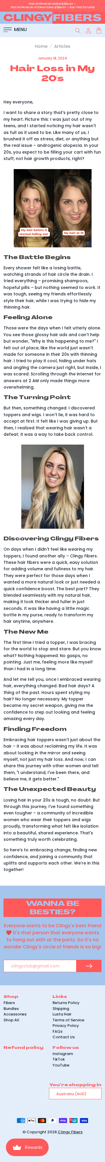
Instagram (62, 1054)
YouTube (60, 1065)
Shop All (11, 1020)
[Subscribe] (89, 966)
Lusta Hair (61, 1014)
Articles (62, 46)
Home (41, 46)
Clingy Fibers (70, 1132)
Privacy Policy (65, 1025)
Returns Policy (66, 1003)
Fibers (9, 1003)
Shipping (60, 1008)
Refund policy (23, 1047)
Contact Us (63, 1037)
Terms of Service (68, 1020)
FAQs (57, 1031)
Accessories (15, 1014)
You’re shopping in (75, 1085)
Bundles (11, 1008)
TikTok (58, 1059)
